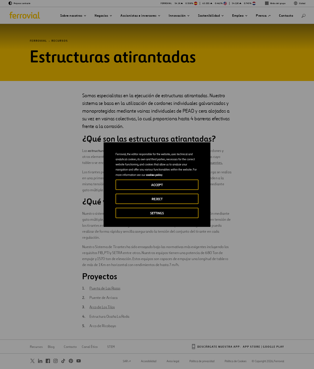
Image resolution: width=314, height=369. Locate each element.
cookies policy (154, 174)
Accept (157, 184)
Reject (157, 199)
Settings (157, 213)
